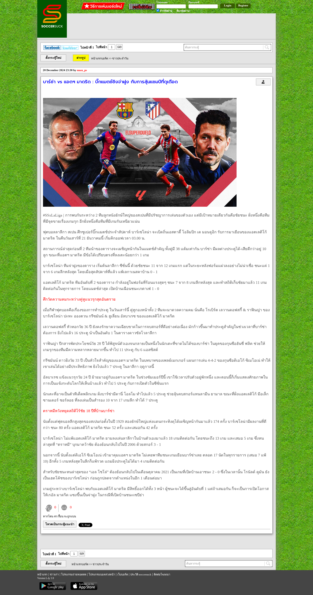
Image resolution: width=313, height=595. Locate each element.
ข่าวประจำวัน (120, 58)
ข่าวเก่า (54, 574)
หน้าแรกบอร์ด (99, 58)
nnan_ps (82, 70)
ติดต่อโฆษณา (162, 574)
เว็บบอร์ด (122, 574)
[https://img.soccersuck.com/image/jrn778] (140, 206)
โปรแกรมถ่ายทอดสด (73, 574)
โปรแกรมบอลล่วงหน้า (102, 574)
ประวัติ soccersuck (140, 574)
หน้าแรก (42, 574)
